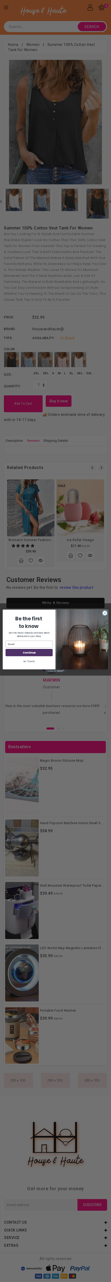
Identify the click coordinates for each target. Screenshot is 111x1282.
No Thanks (29, 661)
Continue (29, 652)
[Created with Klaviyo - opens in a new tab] (55, 671)
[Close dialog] (104, 613)
